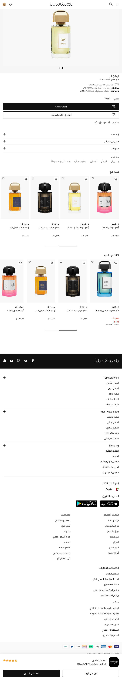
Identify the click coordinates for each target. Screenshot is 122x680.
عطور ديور (114, 393)
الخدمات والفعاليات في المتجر (105, 579)
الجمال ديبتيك (112, 404)
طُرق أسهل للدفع (61, 536)
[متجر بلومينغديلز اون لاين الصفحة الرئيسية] (61, 4)
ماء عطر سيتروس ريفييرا (107, 310)
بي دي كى (114, 75)
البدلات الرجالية (112, 451)
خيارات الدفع (113, 531)
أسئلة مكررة (113, 553)
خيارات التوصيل (112, 526)
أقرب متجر (65, 526)
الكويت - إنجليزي (111, 619)
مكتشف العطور (111, 584)
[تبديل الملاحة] (117, 4)
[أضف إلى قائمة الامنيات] (93, 178)
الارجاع (116, 542)
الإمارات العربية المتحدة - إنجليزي (104, 608)
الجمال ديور (113, 388)
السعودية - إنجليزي (110, 630)
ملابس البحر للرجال (110, 472)
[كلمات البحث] (110, 4)
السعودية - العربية (110, 635)
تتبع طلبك (114, 536)
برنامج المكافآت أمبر (110, 595)
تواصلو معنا (113, 520)
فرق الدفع (114, 547)
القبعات (115, 456)
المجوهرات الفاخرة (110, 467)
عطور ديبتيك (113, 417)
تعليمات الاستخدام (61, 553)
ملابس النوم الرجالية (110, 461)
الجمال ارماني (113, 422)
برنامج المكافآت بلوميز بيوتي (106, 590)
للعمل (67, 542)
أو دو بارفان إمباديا (110, 227)
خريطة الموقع (63, 558)
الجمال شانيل (112, 383)
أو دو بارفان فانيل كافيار (78, 227)
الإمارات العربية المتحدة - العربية (104, 613)
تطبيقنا (67, 531)
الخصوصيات (64, 547)
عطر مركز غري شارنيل (49, 227)
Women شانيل (112, 433)
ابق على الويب (90, 673)
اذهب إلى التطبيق (31, 673)
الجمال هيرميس (111, 438)
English (109, 489)
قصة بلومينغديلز (62, 520)
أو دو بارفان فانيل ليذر (19, 227)
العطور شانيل (112, 399)
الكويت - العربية (112, 624)
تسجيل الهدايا (112, 573)
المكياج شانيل (112, 427)
